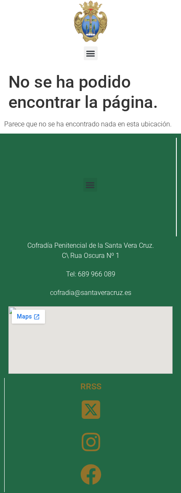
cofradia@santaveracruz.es (90, 293)
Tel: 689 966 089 (90, 274)
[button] (91, 53)
